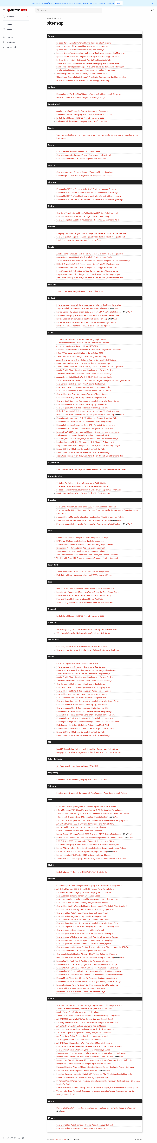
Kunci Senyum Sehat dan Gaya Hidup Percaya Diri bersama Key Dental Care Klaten (91, 469)
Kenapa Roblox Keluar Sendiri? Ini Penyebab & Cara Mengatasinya (84, 421)
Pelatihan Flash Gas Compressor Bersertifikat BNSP (78, 1070)
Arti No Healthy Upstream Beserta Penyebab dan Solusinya (81, 827)
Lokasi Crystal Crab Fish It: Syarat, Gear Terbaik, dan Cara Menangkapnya (87, 271)
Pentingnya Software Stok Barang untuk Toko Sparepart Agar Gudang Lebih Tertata (91, 793)
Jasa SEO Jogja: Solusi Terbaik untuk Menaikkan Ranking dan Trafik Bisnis (87, 749)
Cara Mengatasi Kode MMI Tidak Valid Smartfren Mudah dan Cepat (84, 933)
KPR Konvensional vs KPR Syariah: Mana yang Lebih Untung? (82, 537)
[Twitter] (11, 1138)
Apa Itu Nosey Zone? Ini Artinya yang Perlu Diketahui (79, 1012)
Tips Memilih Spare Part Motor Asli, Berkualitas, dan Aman (81, 988)
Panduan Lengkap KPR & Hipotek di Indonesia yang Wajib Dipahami (85, 544)
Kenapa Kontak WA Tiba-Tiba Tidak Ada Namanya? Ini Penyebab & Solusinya (88, 94)
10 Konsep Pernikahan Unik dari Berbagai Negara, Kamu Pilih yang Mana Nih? (89, 1005)
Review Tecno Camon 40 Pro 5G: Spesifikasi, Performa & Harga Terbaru (86, 322)
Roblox (51, 656)
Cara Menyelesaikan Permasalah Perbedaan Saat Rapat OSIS (81, 646)
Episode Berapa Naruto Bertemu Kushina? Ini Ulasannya (80, 49)
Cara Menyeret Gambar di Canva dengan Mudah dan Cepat (81, 158)
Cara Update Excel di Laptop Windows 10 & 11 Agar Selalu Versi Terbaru (86, 954)
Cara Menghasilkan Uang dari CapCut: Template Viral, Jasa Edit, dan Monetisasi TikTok (92, 947)
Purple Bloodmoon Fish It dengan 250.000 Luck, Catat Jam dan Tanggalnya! (88, 274)
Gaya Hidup (53, 462)
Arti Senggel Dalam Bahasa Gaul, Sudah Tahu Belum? (79, 1039)
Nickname (53, 622)
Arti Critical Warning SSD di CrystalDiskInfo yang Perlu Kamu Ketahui (85, 824)
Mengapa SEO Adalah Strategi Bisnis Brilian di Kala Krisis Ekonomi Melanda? (88, 752)
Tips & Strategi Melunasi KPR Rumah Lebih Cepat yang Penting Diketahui (87, 554)
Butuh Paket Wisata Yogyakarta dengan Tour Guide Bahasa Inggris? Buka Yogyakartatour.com (96, 1108)
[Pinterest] (22, 1138)
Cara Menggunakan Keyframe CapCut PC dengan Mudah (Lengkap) (84, 172)
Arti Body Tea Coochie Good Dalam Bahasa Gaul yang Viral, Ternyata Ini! (87, 1022)
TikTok (51, 865)
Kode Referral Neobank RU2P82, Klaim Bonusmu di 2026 (80, 118)
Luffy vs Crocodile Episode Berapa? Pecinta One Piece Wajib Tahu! (84, 60)
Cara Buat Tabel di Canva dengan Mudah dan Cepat (78, 151)
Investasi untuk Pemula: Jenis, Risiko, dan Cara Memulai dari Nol (83, 520)
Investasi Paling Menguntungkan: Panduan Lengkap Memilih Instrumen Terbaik (90, 517)
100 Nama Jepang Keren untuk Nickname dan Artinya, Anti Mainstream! (86, 629)
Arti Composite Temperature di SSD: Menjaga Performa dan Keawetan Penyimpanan (92, 820)
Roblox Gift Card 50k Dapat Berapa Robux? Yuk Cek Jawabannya (83, 452)
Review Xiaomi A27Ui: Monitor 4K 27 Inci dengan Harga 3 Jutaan (83, 325)
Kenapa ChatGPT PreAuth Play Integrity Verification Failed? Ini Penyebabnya (88, 196)
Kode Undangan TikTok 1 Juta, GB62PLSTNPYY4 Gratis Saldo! (81, 872)
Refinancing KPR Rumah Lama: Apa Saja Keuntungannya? (80, 548)
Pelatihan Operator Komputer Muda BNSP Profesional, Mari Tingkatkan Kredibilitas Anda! (94, 1074)
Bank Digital (54, 104)
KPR (50, 530)
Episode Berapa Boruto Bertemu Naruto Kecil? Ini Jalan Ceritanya (83, 43)
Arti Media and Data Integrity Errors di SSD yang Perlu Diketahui (83, 892)
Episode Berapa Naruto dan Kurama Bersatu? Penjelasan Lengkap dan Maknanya (90, 53)
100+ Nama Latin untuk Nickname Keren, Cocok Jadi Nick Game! (83, 633)
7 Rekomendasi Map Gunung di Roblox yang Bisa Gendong (81, 356)
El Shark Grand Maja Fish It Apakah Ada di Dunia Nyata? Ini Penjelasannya (87, 264)
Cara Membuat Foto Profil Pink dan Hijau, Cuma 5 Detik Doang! (83, 216)
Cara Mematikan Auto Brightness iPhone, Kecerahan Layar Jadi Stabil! (85, 909)
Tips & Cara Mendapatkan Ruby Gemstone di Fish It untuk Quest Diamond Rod (89, 277)
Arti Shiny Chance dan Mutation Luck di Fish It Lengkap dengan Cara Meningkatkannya (93, 260)
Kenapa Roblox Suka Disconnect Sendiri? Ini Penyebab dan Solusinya (85, 425)
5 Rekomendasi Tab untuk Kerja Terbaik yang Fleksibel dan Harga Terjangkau (88, 305)
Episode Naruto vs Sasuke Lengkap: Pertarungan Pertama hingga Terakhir (87, 56)
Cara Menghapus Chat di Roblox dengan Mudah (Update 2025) (82, 408)
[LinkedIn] (19, 1138)
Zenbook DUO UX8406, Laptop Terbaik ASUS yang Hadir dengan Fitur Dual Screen (91, 858)
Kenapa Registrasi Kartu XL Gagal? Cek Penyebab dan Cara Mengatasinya (87, 985)
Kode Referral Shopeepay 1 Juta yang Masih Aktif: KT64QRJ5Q (82, 121)
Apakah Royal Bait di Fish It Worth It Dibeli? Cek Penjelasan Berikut (84, 257)
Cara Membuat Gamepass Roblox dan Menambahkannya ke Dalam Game (87, 401)
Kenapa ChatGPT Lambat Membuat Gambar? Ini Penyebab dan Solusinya (87, 192)
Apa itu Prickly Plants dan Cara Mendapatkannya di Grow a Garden (84, 370)
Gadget (51, 298)
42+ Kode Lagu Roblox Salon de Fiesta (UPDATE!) (77, 346)
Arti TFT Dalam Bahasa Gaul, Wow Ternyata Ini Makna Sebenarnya (84, 1043)
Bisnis (50, 128)
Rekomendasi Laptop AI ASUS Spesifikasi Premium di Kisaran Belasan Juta (87, 315)
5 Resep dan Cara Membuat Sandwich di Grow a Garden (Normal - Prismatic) (88, 349)
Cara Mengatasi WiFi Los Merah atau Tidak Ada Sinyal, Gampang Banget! (87, 937)
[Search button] (38, 10)
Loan (50, 582)
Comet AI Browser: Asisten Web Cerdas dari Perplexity (79, 830)
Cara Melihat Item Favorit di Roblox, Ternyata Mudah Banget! (82, 394)
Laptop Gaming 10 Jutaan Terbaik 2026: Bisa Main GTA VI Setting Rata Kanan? (89, 312)
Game (50, 332)
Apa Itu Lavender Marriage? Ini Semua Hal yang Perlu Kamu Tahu (84, 1008)
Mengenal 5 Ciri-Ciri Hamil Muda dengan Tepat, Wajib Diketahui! (83, 1063)
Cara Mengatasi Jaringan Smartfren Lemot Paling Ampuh (80, 930)
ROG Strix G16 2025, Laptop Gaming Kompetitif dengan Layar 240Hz (85, 841)
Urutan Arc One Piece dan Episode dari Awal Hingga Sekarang (82, 80)
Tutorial (52, 878)
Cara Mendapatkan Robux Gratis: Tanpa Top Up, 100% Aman (81, 404)
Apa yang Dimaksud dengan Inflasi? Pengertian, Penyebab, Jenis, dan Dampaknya (91, 233)
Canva (51, 145)
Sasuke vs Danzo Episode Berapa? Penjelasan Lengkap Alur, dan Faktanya (87, 63)
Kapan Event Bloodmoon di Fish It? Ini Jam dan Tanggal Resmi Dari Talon (87, 267)
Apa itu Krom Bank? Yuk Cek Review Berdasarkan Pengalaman (82, 111)
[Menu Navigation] (4, 10)
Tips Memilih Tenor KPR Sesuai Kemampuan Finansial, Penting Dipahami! (87, 558)
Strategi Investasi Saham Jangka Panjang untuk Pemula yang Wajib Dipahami (89, 524)
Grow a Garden (55, 476)
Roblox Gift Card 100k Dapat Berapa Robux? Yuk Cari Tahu (80, 449)
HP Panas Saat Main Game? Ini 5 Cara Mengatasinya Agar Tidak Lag (85, 414)
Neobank (52, 609)
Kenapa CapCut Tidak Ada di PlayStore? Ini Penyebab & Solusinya (83, 175)
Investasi (52, 500)
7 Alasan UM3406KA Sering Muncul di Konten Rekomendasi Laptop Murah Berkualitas (92, 813)
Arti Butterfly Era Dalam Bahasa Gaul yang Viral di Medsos (81, 1026)
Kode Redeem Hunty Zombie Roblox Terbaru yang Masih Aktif (82, 435)
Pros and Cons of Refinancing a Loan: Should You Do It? (80, 599)
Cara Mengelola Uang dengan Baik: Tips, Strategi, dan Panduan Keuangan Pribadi (90, 237)
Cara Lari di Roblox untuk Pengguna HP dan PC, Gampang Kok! (83, 387)
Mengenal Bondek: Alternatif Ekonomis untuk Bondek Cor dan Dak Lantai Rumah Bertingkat (95, 1067)
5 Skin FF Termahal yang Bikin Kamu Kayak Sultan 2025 (79, 291)
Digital (51, 206)
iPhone (51, 1118)
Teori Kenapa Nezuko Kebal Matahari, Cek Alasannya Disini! (81, 73)
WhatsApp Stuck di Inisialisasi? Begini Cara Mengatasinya (80, 97)
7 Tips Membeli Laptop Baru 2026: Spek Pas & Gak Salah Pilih (82, 308)
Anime (51, 36)
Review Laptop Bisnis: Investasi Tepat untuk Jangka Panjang (81, 319)
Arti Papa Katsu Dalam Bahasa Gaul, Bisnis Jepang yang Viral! (82, 1036)
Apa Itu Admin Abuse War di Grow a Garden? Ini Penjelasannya (83, 363)
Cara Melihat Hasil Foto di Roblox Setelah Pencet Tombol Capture (83, 390)
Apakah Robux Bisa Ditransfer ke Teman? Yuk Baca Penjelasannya (84, 373)
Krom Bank (53, 565)
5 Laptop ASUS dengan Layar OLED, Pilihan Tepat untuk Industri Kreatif (86, 806)
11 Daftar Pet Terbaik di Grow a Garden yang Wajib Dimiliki (81, 339)
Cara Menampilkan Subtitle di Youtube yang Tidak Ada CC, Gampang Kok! (87, 220)
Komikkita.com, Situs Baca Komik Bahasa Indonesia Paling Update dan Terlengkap (91, 1053)
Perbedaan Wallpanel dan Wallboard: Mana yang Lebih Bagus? (83, 1077)
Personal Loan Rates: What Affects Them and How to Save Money (83, 595)
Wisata (51, 1101)
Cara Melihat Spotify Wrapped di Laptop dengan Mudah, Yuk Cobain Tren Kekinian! (91, 906)
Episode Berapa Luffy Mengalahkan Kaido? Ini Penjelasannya (82, 46)
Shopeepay (53, 772)
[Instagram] (8, 1138)
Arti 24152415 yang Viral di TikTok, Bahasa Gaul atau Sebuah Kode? (84, 1019)
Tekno (51, 799)
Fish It (51, 247)
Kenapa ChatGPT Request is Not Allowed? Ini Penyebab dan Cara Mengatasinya (89, 199)
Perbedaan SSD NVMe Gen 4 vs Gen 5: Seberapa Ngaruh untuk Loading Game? (89, 837)
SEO (50, 742)
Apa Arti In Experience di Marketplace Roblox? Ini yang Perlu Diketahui (86, 360)
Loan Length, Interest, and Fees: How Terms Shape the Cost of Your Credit (87, 592)
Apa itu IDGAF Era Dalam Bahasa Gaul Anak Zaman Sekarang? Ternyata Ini (88, 1015)
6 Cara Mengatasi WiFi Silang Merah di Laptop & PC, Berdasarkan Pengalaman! (89, 810)
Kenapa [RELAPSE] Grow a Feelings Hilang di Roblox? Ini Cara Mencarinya (87, 432)
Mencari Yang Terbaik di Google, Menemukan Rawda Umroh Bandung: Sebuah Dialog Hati (94, 1060)
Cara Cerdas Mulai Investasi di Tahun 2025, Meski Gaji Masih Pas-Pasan (86, 507)
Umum (51, 998)
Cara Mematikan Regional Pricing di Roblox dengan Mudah (81, 397)
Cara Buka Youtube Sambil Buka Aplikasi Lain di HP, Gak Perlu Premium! (87, 213)
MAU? (119, 3)
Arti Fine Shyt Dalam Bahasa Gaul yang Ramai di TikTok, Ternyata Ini (85, 1029)
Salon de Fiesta (55, 759)
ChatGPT (52, 182)
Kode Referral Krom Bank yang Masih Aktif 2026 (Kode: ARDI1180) (84, 114)
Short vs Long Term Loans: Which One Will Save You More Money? (84, 602)
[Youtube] (15, 1138)
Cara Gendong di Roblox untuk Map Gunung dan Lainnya (80, 384)
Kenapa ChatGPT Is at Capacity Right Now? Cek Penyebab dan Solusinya (86, 189)
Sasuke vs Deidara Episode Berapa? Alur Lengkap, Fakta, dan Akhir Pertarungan (90, 67)
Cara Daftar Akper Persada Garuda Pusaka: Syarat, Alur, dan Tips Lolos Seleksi (89, 1046)
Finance (51, 226)
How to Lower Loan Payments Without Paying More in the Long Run (85, 588)
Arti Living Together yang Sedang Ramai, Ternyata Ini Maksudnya (83, 1032)
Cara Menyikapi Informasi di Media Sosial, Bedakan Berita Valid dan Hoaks (87, 650)
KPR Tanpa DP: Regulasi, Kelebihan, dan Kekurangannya (80, 541)
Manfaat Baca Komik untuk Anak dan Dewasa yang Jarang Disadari (84, 1056)
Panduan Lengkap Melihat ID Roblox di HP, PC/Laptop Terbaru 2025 (85, 442)
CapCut (51, 165)
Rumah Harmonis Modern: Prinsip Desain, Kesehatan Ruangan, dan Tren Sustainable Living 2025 (97, 1087)
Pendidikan (53, 639)
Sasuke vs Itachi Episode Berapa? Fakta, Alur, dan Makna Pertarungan (85, 70)
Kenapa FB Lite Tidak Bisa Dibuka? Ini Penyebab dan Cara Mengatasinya (86, 978)
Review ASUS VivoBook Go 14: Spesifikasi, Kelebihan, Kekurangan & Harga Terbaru (91, 848)
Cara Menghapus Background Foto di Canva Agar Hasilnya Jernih (83, 155)
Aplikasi (51, 87)
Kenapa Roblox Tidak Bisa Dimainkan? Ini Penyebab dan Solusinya (84, 428)
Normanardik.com (59, 1139)
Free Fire (52, 284)
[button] (152, 10)
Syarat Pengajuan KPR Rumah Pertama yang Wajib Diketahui (82, 551)
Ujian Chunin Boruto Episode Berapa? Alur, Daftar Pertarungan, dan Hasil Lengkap (91, 77)
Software (52, 786)
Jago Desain (96, 1139)
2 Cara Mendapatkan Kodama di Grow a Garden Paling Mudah (82, 342)
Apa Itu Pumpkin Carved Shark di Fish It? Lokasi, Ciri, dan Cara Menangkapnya (89, 254)
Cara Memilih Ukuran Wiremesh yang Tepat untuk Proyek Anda (83, 1050)
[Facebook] (4, 1138)
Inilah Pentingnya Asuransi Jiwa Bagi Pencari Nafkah (78, 240)
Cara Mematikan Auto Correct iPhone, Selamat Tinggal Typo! (82, 913)
